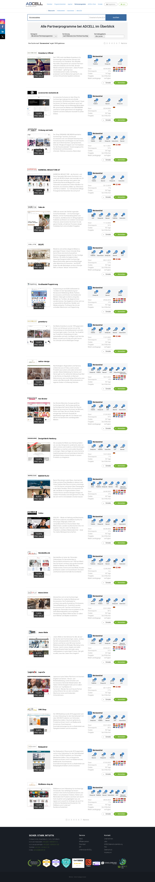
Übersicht (51, 10)
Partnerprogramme (80, 4)
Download (82, 844)
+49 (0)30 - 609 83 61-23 (51, 844)
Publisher (49, 4)
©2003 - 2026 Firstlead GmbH (77, 877)
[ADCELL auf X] (2, 36)
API (80, 847)
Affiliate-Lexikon (84, 841)
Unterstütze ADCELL (85, 850)
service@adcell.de (39, 850)
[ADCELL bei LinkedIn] (2, 31)
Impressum (108, 852)
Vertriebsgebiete (100, 34)
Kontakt (100, 4)
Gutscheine (70, 10)
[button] (116, 17)
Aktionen (79, 10)
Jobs (105, 841)
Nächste (124, 43)
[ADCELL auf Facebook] (2, 26)
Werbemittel (61, 10)
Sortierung (66, 34)
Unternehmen (108, 839)
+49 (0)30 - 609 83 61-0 (49, 842)
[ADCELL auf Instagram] (2, 21)
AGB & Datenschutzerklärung (113, 844)
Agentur (70, 4)
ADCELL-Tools (92, 4)
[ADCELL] (78, 863)
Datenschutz (108, 850)
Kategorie (34, 34)
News (81, 839)
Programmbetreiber (60, 4)
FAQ (105, 847)
